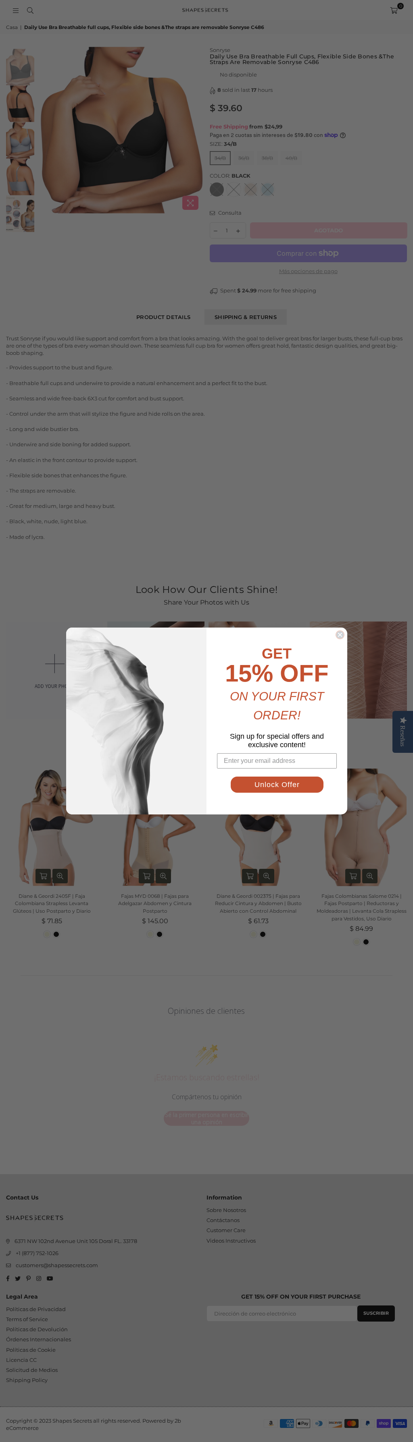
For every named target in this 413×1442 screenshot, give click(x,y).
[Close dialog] (340, 635)
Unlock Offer (277, 785)
